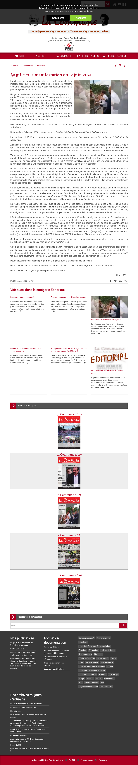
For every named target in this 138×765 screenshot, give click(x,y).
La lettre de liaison (108, 650)
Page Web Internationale (88, 686)
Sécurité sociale (92, 662)
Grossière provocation (18, 735)
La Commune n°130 (69, 414)
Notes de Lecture (91, 682)
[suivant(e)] (125, 65)
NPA (102, 682)
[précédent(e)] (116, 65)
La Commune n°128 (69, 495)
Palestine (102, 674)
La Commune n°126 (69, 575)
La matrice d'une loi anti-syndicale (23, 707)
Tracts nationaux (85, 654)
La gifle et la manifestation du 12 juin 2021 (107, 319)
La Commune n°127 (69, 535)
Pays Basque (113, 674)
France (113, 658)
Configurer (58, 18)
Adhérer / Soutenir (115, 56)
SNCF (81, 662)
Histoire (99, 678)
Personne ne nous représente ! (22, 297)
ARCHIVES (41, 56)
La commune (64, 56)
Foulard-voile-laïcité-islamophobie (92, 666)
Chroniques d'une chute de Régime (92, 670)
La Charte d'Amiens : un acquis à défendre (26, 703)
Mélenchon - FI (102, 658)
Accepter (81, 18)
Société (110, 666)
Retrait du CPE (15, 745)
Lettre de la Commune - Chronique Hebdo (94, 646)
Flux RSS (72, 760)
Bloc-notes (98, 654)
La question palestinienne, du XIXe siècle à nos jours (21, 643)
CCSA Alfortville (106, 686)
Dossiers (90, 678)
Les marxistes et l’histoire (54, 669)
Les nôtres (83, 642)
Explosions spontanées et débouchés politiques (69, 297)
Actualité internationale (87, 674)
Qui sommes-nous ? (86, 638)
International (109, 678)
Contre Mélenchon (17, 649)
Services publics (106, 662)
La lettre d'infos (88, 56)
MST (81, 682)
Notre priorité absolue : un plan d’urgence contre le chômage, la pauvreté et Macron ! (69, 349)
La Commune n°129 (69, 455)
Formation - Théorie (51, 647)
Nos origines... (15, 711)
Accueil (19, 56)
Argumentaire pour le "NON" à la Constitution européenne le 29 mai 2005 (27, 740)
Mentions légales (87, 760)
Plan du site (103, 760)
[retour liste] (121, 65)
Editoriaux (41, 65)
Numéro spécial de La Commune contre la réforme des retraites (22, 653)
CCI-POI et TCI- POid (87, 658)
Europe (81, 678)
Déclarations (94, 650)
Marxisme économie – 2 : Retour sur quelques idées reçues (56, 651)
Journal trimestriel (103, 638)
